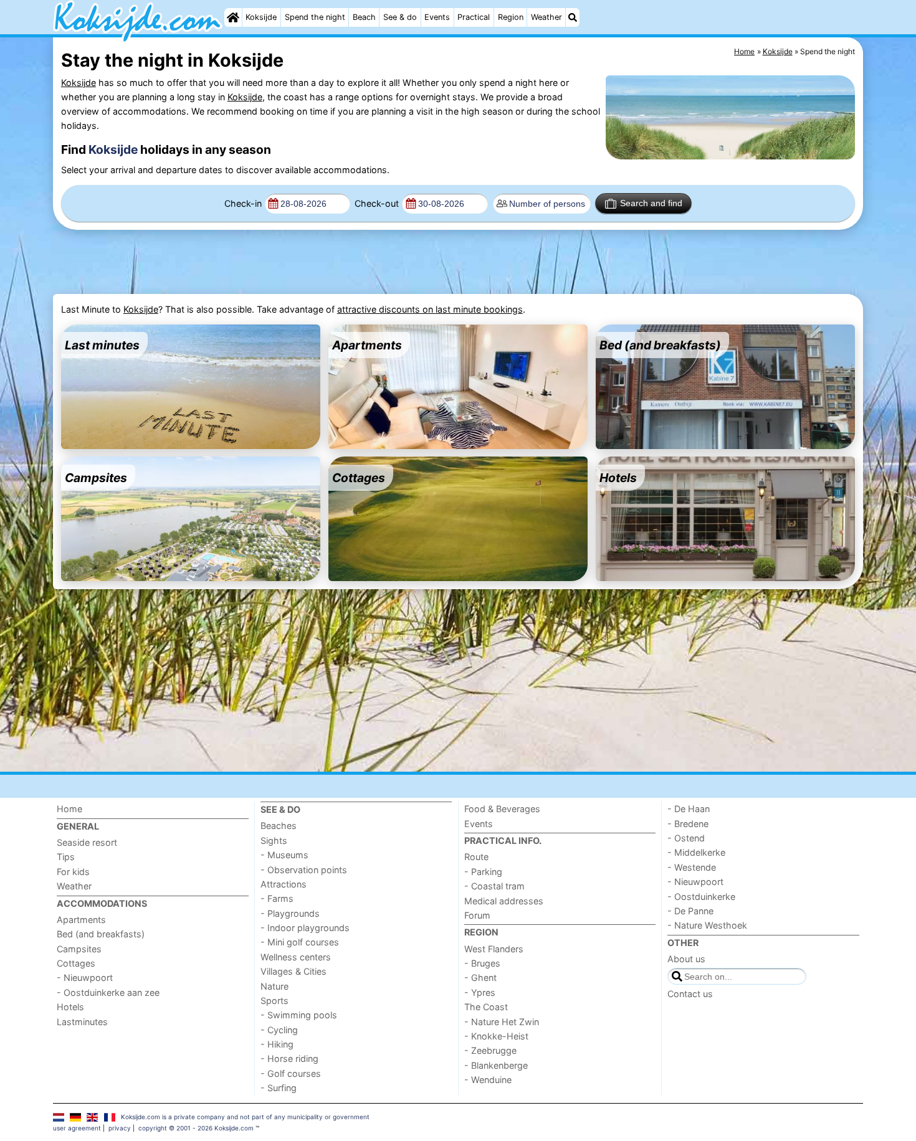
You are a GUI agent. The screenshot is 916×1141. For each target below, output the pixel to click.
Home (69, 808)
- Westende (691, 867)
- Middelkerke (696, 852)
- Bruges (482, 963)
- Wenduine (488, 1079)
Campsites (79, 949)
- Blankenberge (496, 1065)
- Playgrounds (290, 913)
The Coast (486, 1006)
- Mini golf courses (299, 942)
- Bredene (687, 823)
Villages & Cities (293, 971)
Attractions (283, 884)
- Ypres (479, 992)
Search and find (651, 203)
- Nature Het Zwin (501, 1021)
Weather (546, 17)
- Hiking (276, 1044)
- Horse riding (289, 1058)
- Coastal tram (494, 886)
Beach (364, 17)
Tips (66, 856)
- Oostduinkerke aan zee (108, 992)
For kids (73, 871)
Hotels (70, 1006)
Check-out (377, 203)
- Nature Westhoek (707, 925)
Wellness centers (295, 957)
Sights (273, 840)
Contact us (690, 993)
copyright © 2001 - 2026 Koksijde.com (196, 1128)
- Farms (276, 898)
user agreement (77, 1128)
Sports (274, 1000)
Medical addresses (503, 901)
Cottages (76, 963)
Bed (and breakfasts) (101, 934)
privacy (119, 1128)
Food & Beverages (502, 808)
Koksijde (261, 17)
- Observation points (303, 869)
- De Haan (688, 808)
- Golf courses (290, 1073)
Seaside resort (87, 842)
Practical (473, 17)
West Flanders (493, 949)
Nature (274, 986)
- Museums (284, 855)
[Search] (573, 17)
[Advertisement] (363, 262)
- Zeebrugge (490, 1050)
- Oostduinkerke (701, 896)
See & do (400, 17)
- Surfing (278, 1087)
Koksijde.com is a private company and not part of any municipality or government (245, 1116)
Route (476, 856)
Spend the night (315, 17)
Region (510, 17)
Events (437, 17)
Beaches (278, 825)
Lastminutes (82, 1021)
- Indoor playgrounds (305, 927)
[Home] (233, 17)
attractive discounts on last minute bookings (430, 309)
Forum (477, 915)
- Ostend (686, 838)
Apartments (81, 919)
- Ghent (480, 977)
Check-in (243, 203)
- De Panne (690, 911)
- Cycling (279, 1030)
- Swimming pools (298, 1015)
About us (686, 959)
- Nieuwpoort (85, 977)
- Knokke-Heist (496, 1036)
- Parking (483, 871)
